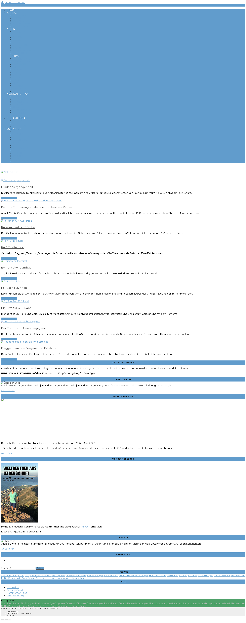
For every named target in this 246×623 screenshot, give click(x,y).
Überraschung (78, 578)
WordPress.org (15, 595)
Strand (31, 578)
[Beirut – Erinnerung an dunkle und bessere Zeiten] (31, 200)
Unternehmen (54, 578)
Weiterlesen (9, 198)
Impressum (13, 611)
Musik (227, 575)
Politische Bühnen (14, 287)
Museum (219, 575)
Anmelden (13, 587)
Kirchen (183, 575)
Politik (4, 578)
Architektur (37, 575)
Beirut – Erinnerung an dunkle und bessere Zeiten (36, 207)
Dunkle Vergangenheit (17, 187)
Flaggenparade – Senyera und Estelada (28, 348)
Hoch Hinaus (156, 575)
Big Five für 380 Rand (16, 308)
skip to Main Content (13, 2)
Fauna (107, 575)
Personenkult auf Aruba (18, 227)
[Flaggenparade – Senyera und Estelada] (24, 341)
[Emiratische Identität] (14, 261)
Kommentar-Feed (17, 593)
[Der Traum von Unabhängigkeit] (20, 321)
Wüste (66, 578)
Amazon (85, 526)
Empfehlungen (95, 575)
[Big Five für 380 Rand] (15, 301)
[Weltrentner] (9, 172)
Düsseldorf (72, 575)
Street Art (41, 578)
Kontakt (11, 615)
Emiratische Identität (16, 267)
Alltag (28, 575)
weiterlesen (8, 390)
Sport (25, 578)
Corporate (59, 575)
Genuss (123, 575)
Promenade (14, 578)
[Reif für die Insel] (12, 241)
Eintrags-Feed (15, 590)
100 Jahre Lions (9, 575)
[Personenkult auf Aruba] (16, 220)
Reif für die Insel (12, 247)
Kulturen (192, 575)
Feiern (114, 575)
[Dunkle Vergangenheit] (15, 180)
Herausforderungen (137, 575)
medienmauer (51, 608)
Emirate (82, 575)
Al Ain (21, 575)
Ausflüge (49, 575)
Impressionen (170, 575)
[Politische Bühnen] (12, 281)
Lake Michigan (205, 575)
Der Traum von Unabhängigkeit (23, 328)
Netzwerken (238, 575)
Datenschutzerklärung (20, 613)
